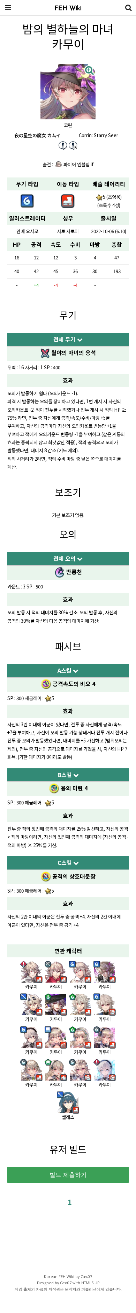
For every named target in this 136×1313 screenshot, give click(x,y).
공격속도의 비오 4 (73, 683)
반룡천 (73, 571)
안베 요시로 (27, 231)
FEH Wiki (68, 9)
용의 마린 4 (73, 788)
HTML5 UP (90, 1282)
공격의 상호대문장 (73, 876)
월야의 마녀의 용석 (73, 352)
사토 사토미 (68, 231)
